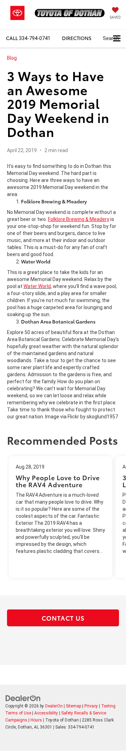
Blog (12, 58)
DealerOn (54, 706)
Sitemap (73, 706)
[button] (28, 38)
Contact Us (63, 617)
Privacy (91, 706)
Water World (37, 286)
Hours (36, 720)
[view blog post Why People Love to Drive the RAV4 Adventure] (60, 517)
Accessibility (46, 713)
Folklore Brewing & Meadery (78, 219)
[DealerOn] (23, 698)
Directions (76, 37)
